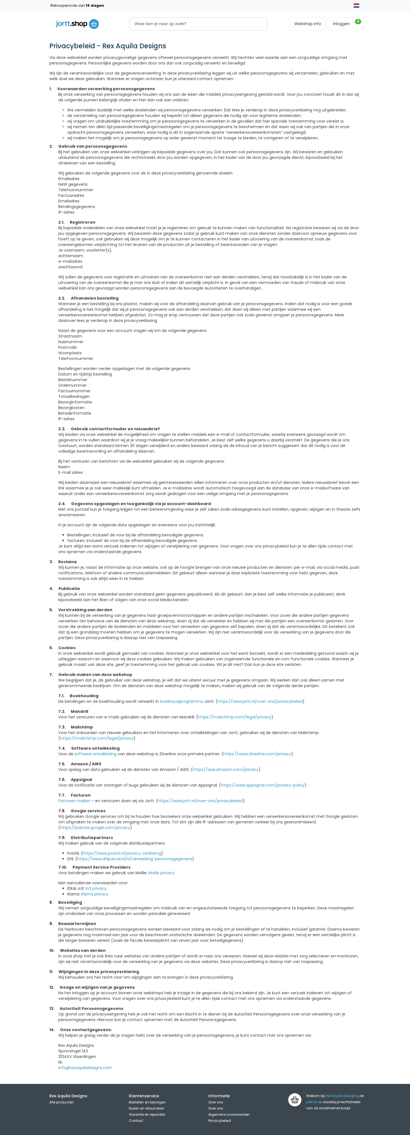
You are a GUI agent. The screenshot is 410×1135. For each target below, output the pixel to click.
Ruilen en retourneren (146, 1108)
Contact (136, 1120)
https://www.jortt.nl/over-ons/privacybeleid (260, 701)
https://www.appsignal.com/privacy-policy (263, 785)
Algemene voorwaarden (229, 1114)
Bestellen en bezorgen (147, 1102)
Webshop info (307, 24)
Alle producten (61, 1102)
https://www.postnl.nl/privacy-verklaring (122, 853)
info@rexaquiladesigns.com (85, 1068)
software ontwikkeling (95, 754)
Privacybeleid (219, 1120)
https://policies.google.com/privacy (95, 827)
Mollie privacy (161, 873)
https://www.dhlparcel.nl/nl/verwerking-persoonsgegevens (134, 859)
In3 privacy (96, 888)
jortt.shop (314, 1102)
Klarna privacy (94, 894)
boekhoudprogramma (181, 701)
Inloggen (341, 24)
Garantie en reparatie (147, 1114)
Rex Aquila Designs (341, 1095)
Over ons (215, 1102)
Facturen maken (74, 801)
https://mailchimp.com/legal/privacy (234, 717)
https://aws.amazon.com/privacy (226, 769)
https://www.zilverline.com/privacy (257, 754)
